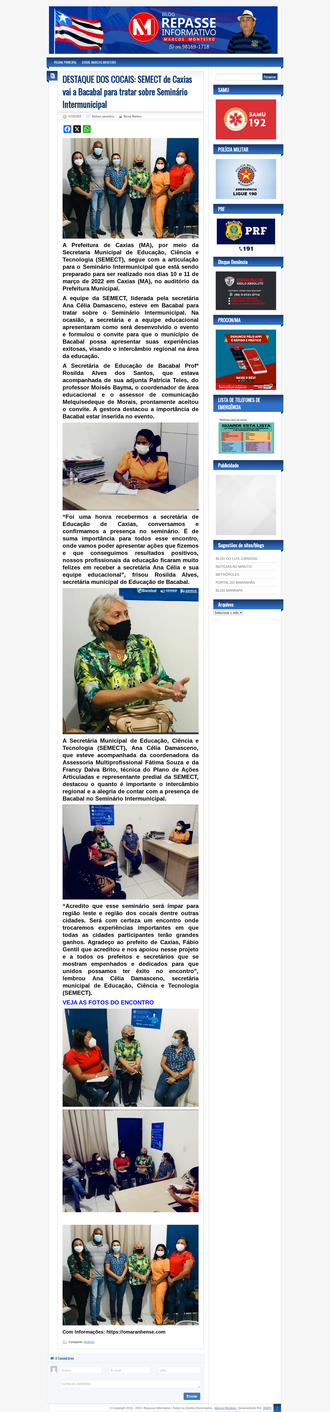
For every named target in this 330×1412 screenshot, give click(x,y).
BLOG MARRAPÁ (229, 590)
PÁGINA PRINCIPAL (65, 62)
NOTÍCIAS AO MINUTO (234, 566)
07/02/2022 (75, 116)
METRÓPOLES (227, 574)
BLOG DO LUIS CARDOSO (237, 559)
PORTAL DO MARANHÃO (235, 582)
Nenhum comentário (103, 116)
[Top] (277, 1408)
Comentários (64, 1358)
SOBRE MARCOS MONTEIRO (99, 62)
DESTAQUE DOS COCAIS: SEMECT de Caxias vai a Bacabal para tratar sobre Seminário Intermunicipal (127, 91)
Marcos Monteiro (133, 116)
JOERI (267, 1408)
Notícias (89, 1342)
